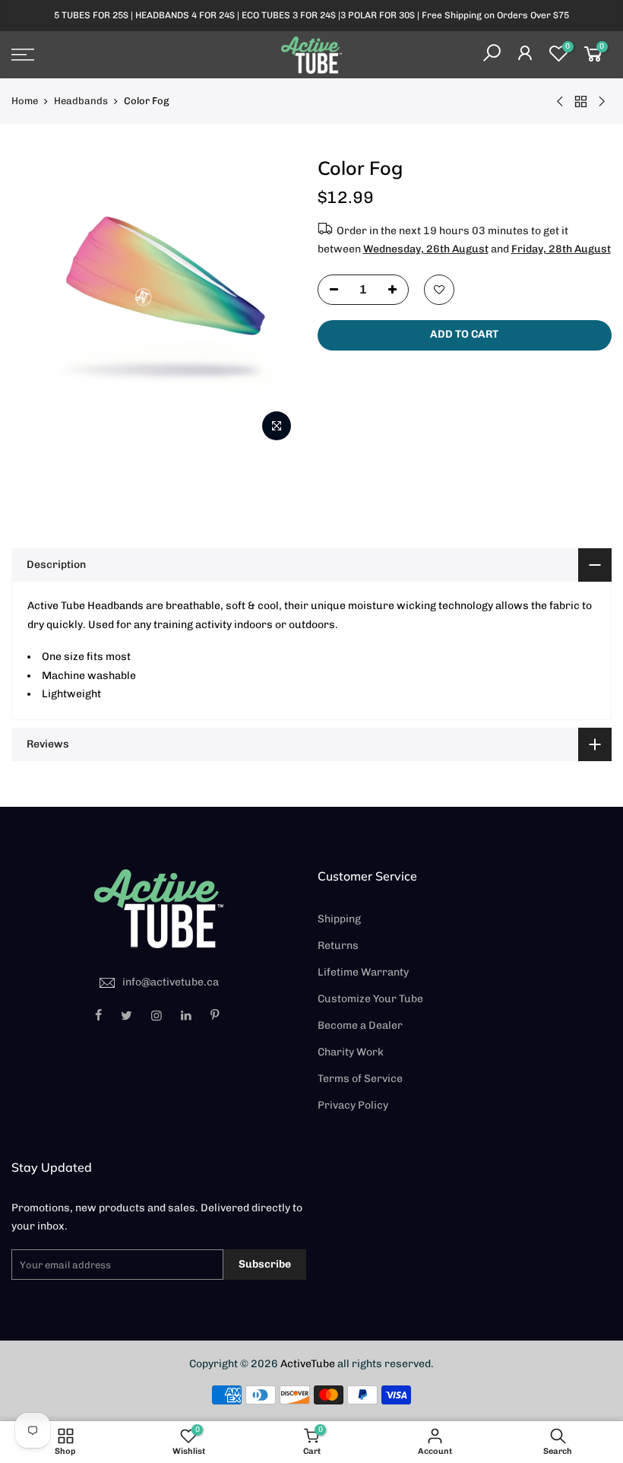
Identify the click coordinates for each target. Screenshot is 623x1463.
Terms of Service (360, 1078)
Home (24, 100)
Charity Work (351, 1052)
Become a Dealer (360, 1025)
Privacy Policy (353, 1105)
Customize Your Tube (370, 998)
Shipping (339, 918)
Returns (338, 945)
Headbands (81, 100)
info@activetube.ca (170, 982)
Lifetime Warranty (363, 972)
